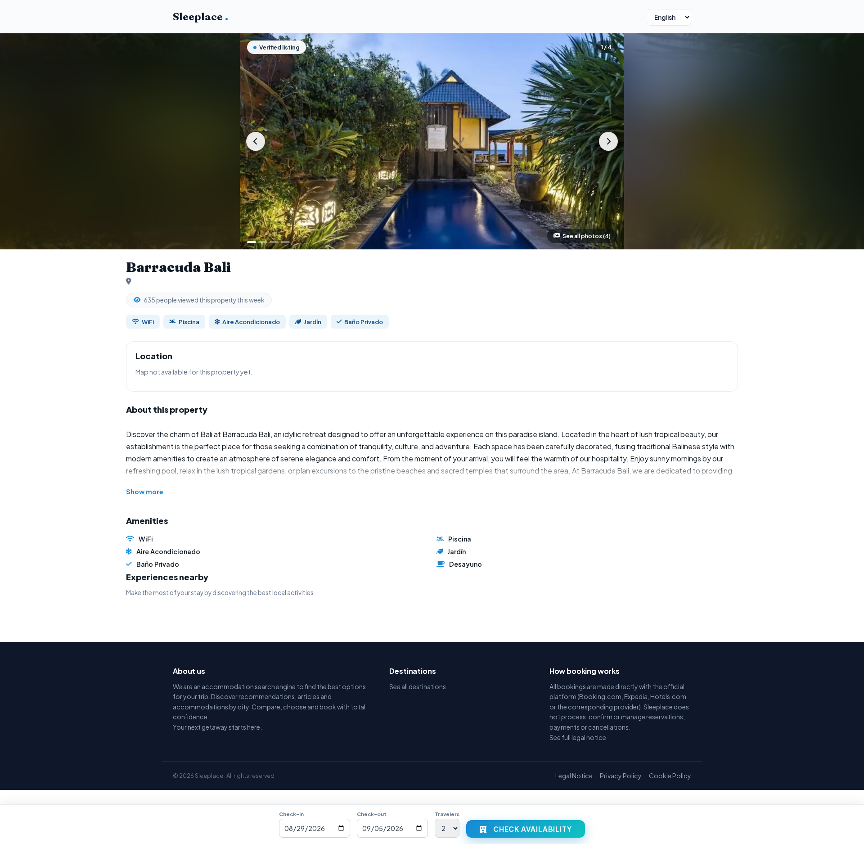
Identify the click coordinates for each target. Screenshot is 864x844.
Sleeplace (200, 16)
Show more (144, 491)
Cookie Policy (670, 776)
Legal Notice (574, 776)
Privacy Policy (621, 776)
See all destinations (417, 686)
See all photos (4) (586, 235)
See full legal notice (577, 737)
